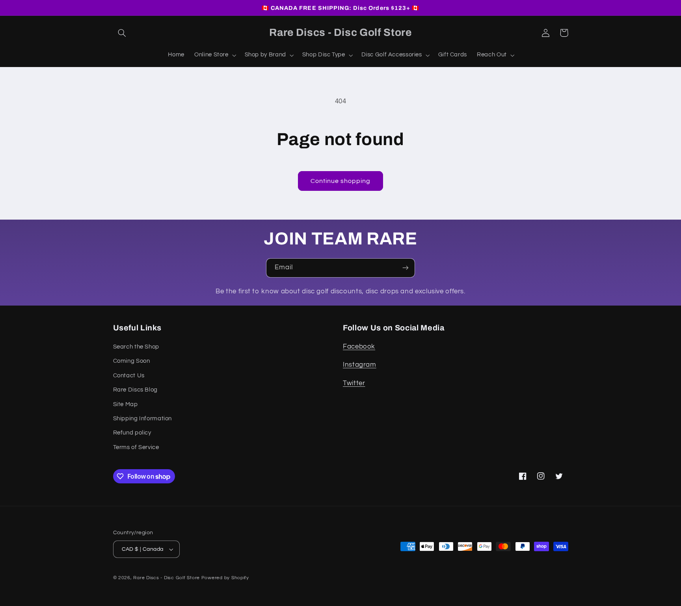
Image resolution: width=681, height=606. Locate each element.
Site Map (125, 404)
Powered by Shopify (225, 578)
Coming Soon (131, 361)
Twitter (354, 383)
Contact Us (129, 376)
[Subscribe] (405, 268)
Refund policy (132, 433)
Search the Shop (136, 347)
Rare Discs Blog (135, 390)
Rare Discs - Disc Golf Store (166, 578)
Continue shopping (341, 181)
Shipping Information (142, 418)
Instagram (359, 364)
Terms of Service (136, 447)
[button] (122, 33)
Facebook (359, 346)
